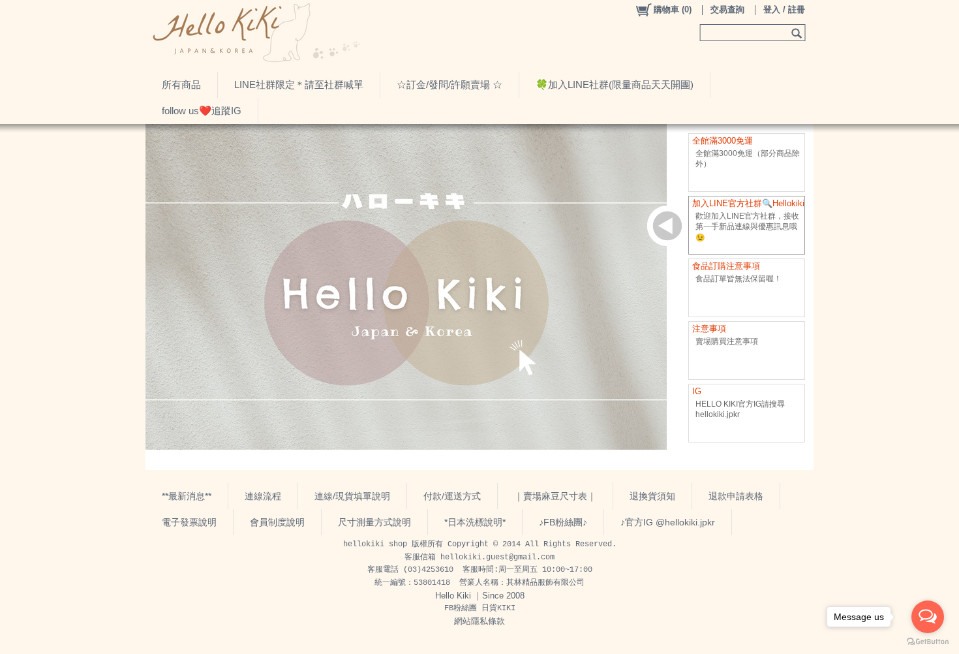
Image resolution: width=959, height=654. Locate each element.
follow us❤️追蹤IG (201, 110)
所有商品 (181, 84)
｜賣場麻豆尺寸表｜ (555, 496)
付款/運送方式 (452, 496)
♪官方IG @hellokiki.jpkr (667, 522)
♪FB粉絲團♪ (563, 522)
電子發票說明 (189, 522)
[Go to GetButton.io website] (928, 641)
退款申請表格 (735, 496)
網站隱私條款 (479, 621)
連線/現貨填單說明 (352, 496)
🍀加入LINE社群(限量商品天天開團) (614, 84)
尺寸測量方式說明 (374, 522)
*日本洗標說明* (475, 522)
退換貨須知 (652, 496)
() (673, 9)
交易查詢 (727, 9)
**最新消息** (186, 496)
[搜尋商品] (798, 32)
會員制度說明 (277, 522)
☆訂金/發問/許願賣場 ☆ (449, 84)
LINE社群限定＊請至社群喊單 (298, 84)
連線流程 (263, 496)
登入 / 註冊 (784, 9)
